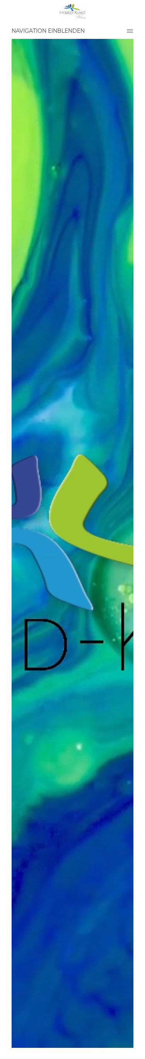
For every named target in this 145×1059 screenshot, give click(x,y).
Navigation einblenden (48, 30)
